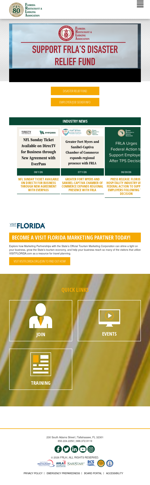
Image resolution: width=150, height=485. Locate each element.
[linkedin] (74, 449)
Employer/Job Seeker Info (75, 102)
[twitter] (66, 449)
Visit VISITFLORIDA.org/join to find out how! (40, 261)
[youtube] (83, 449)
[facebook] (58, 449)
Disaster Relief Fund (75, 91)
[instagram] (91, 449)
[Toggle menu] (140, 4)
